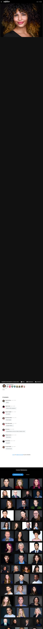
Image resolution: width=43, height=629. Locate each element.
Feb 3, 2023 (14, 423)
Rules (23, 381)
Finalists (28, 474)
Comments (38, 381)
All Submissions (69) (18, 474)
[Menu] (1, 1)
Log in (37, 1)
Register (40, 1)
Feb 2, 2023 (14, 417)
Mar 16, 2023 (13, 440)
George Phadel (8, 446)
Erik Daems (7, 429)
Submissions (30, 381)
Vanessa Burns (8, 400)
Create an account (19, 454)
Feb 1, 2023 (14, 411)
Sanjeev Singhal (8, 411)
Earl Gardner (7, 440)
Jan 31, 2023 (13, 400)
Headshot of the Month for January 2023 (10, 381)
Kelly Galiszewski (8, 423)
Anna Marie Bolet (8, 417)
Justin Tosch (7, 406)
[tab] (18, 474)
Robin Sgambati (10, 384)
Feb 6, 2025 (13, 446)
